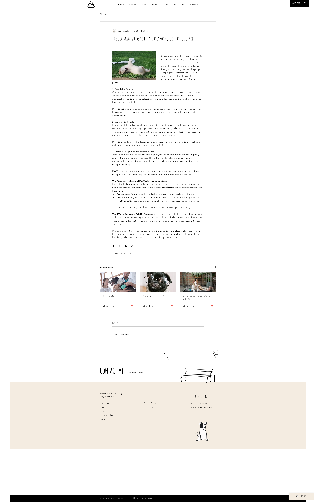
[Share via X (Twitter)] (119, 246)
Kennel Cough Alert (109, 296)
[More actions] (202, 30)
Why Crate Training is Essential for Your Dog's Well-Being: (197, 297)
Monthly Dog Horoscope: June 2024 (153, 296)
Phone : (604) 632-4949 (199, 403)
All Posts (103, 14)
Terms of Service (151, 408)
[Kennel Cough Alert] (118, 282)
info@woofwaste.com (204, 407)
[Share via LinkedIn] (125, 246)
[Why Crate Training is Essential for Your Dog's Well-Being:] (198, 282)
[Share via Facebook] (113, 246)
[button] (194, 5)
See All (213, 267)
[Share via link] (131, 246)
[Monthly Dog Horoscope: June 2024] (158, 282)
